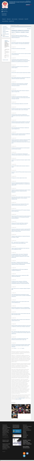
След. (22, 348)
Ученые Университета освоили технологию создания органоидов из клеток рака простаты (21, 54)
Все (23, 348)
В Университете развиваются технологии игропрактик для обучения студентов (20, 67)
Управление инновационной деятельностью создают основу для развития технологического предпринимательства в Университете (21, 190)
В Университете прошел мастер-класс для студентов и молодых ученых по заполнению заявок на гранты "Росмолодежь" (21, 109)
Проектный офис (5, 27)
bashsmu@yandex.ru (5, 436)
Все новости (29, 28)
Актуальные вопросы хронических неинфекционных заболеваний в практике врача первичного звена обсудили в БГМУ (20, 115)
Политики (4, 30)
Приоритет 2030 (11, 21)
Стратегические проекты (6, 28)
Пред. (15, 348)
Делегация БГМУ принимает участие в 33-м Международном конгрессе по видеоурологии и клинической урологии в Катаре (21, 308)
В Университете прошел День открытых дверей (18, 48)
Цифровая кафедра (5, 31)
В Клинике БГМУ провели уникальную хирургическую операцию (21, 72)
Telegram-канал (5, 11)
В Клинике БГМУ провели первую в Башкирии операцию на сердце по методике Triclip (20, 91)
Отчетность (4, 32)
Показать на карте (5, 59)
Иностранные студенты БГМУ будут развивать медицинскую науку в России (21, 172)
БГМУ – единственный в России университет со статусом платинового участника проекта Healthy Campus (20, 243)
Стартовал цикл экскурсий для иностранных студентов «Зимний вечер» (21, 160)
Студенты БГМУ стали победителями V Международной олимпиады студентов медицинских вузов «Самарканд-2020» (21, 154)
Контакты (3, 451)
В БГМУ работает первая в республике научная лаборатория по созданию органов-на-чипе (21, 320)
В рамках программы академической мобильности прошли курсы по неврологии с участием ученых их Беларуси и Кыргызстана (21, 326)
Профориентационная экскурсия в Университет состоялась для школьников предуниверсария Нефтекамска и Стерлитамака (21, 122)
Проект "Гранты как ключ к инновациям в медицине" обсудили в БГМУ (21, 289)
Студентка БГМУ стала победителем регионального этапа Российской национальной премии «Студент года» (20, 339)
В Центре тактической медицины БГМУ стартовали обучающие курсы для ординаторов (21, 210)
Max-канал (5, 9)
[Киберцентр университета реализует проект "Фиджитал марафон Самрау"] (15, 406)
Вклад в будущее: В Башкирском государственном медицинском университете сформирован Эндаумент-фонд (21, 78)
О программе (5, 26)
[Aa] (31, 1)
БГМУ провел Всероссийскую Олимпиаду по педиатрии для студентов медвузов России (20, 128)
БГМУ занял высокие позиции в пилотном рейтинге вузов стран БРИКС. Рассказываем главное (21, 314)
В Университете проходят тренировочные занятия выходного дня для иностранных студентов (21, 148)
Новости (4, 35)
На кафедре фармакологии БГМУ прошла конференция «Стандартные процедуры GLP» (20, 270)
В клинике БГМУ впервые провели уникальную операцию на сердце (20, 166)
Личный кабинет (4, 13)
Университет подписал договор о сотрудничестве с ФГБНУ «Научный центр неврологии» (20, 276)
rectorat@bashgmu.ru (5, 437)
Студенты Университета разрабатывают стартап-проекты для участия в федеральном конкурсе (20, 249)
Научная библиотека (5, 21)
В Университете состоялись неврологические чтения (19, 177)
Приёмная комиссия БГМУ (7, 41)
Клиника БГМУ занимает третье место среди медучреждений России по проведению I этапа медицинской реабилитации (20, 43)
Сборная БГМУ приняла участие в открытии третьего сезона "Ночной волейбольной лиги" (20, 302)
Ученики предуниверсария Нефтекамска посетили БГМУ (20, 103)
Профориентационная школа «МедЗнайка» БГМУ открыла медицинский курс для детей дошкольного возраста (20, 204)
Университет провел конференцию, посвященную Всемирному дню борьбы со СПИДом (21, 237)
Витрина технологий (6, 36)
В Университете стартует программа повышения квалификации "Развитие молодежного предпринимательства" (21, 134)
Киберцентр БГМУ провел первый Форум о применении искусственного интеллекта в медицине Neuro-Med (20, 224)
